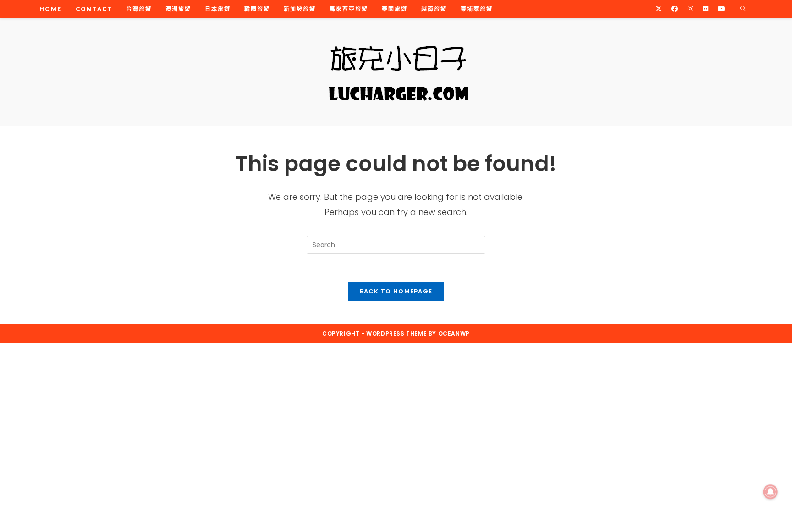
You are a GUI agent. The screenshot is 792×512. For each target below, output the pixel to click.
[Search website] (743, 9)
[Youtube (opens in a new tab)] (721, 9)
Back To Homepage (396, 291)
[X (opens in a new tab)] (659, 9)
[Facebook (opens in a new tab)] (675, 9)
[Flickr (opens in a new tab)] (705, 9)
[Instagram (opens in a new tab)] (690, 9)
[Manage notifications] (770, 491)
